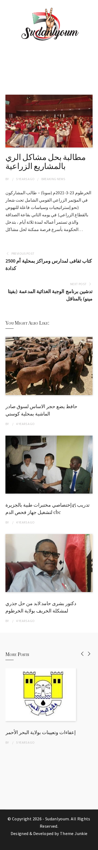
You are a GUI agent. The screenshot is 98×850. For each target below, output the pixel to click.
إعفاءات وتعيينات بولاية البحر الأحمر (40, 732)
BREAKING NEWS (53, 179)
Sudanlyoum (57, 818)
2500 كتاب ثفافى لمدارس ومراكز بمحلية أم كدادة (48, 264)
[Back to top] (92, 844)
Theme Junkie (73, 833)
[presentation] (82, 653)
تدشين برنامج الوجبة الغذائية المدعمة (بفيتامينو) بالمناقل (50, 295)
